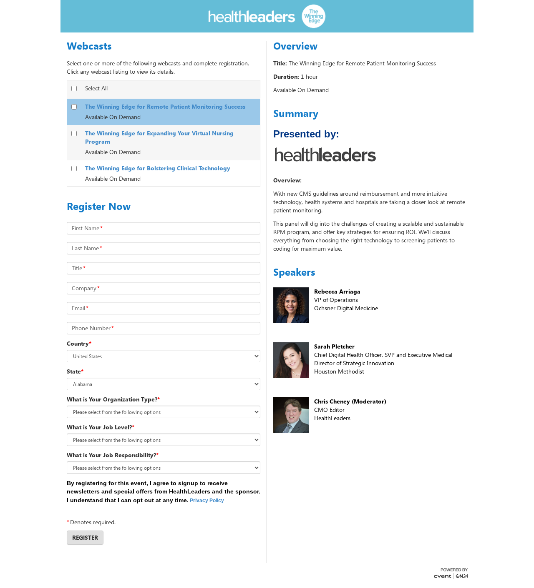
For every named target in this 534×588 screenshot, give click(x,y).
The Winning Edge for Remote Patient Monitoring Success (165, 106)
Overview (295, 46)
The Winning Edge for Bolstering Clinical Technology (157, 168)
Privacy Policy (207, 500)
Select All (96, 88)
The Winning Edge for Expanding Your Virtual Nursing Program (159, 137)
